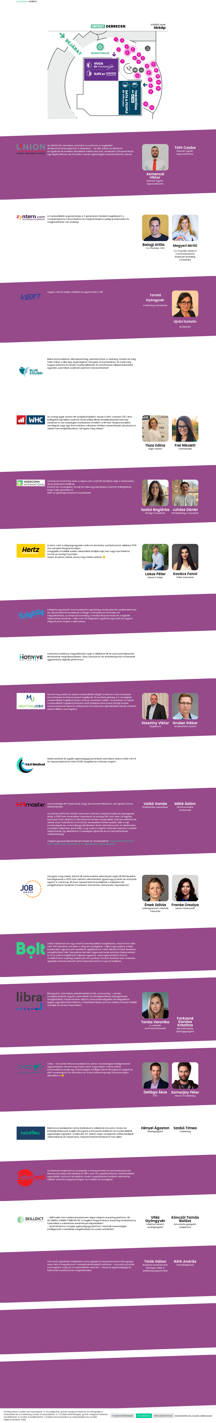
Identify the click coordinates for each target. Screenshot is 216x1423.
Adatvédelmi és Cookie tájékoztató (193, 1415)
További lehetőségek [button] (122, 1415)
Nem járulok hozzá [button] (163, 1415)
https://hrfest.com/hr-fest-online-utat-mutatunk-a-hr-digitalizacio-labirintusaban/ (90, 842)
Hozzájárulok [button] (144, 1415)
